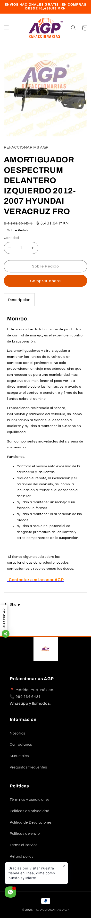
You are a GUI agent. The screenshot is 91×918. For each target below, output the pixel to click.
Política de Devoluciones (31, 822)
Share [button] (15, 604)
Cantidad (11, 238)
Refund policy (21, 856)
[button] (6, 27)
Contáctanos (21, 744)
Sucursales (19, 756)
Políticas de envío (25, 833)
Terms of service (24, 845)
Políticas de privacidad (30, 811)
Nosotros (17, 733)
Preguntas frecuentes (28, 767)
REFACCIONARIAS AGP (52, 910)
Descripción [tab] (19, 300)
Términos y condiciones (30, 799)
